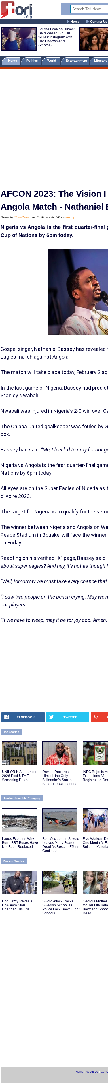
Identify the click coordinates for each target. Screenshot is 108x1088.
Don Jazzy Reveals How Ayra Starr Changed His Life (17, 905)
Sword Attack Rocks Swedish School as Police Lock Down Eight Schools (60, 907)
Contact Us (98, 21)
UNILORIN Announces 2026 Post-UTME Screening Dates (19, 776)
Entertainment (76, 60)
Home (75, 21)
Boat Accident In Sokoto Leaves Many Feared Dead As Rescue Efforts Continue (60, 845)
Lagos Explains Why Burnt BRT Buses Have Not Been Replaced (20, 843)
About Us (92, 1071)
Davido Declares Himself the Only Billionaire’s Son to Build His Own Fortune (59, 778)
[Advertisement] (54, 126)
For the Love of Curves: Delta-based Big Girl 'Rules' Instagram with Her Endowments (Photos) (56, 37)
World (52, 60)
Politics (32, 60)
